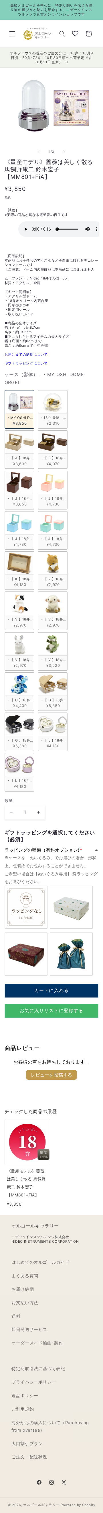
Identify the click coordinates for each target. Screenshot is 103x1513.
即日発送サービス (29, 1329)
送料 (15, 1316)
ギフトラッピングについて (26, 363)
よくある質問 (24, 1275)
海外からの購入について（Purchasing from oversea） (50, 1426)
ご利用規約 (22, 1409)
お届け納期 (22, 1289)
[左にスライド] (38, 151)
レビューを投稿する (51, 1075)
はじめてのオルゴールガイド (40, 1262)
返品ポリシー (24, 1395)
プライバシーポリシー (33, 1382)
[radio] (19, 409)
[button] (12, 33)
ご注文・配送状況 (29, 1457)
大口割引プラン (27, 1443)
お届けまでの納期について (26, 354)
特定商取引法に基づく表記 (38, 1368)
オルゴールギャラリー (41, 1505)
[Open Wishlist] (75, 33)
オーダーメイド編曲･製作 (37, 1343)
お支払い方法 (24, 1302)
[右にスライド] (64, 151)
